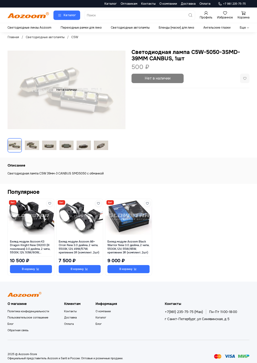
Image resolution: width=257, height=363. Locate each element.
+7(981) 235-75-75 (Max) (184, 312)
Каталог (110, 4)
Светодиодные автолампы (130, 28)
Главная (13, 37)
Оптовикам (129, 4)
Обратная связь (18, 330)
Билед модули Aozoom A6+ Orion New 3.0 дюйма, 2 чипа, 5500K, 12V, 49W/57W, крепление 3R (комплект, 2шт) (79, 247)
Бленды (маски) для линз (176, 28)
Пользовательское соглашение (28, 317)
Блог (11, 324)
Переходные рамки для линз (81, 28)
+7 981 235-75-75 (234, 3)
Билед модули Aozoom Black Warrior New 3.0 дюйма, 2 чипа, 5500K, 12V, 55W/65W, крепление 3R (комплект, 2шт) (128, 247)
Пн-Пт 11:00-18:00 (223, 312)
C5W (74, 37)
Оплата (205, 4)
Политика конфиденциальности (28, 311)
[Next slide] (119, 89)
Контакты (148, 4)
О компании (168, 4)
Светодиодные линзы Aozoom (29, 28)
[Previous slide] (13, 89)
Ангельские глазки (216, 28)
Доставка (188, 4)
